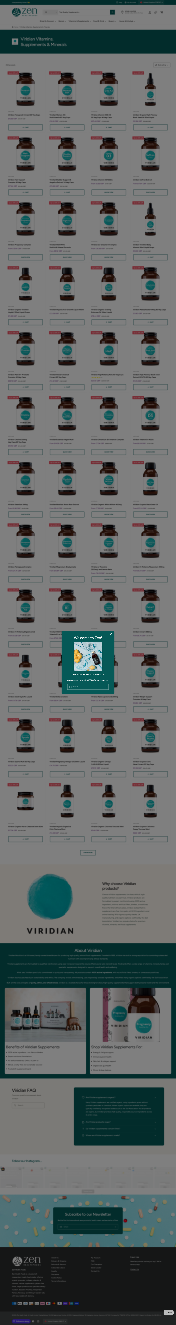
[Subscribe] (106, 687)
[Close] (111, 634)
